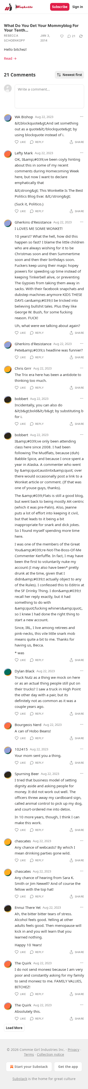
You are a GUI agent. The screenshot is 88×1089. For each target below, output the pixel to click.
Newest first (72, 75)
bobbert (21, 398)
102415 (21, 749)
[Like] (62, 36)
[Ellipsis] (82, 116)
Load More (14, 1028)
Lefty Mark (24, 153)
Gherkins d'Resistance (33, 222)
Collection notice (50, 1054)
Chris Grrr (23, 368)
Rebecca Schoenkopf (14, 38)
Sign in (77, 7)
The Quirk (23, 963)
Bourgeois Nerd (28, 724)
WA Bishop (24, 116)
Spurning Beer (27, 773)
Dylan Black (24, 671)
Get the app (68, 1066)
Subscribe (59, 7)
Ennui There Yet (28, 907)
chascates (23, 840)
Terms (29, 1054)
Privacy (73, 1049)
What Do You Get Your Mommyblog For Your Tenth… (41, 28)
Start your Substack (31, 1066)
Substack (19, 1078)
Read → (10, 58)
